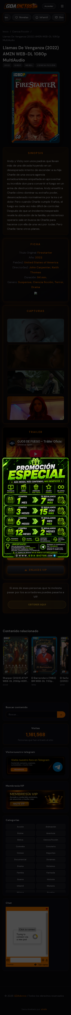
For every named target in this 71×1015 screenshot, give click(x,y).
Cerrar (66, 459)
